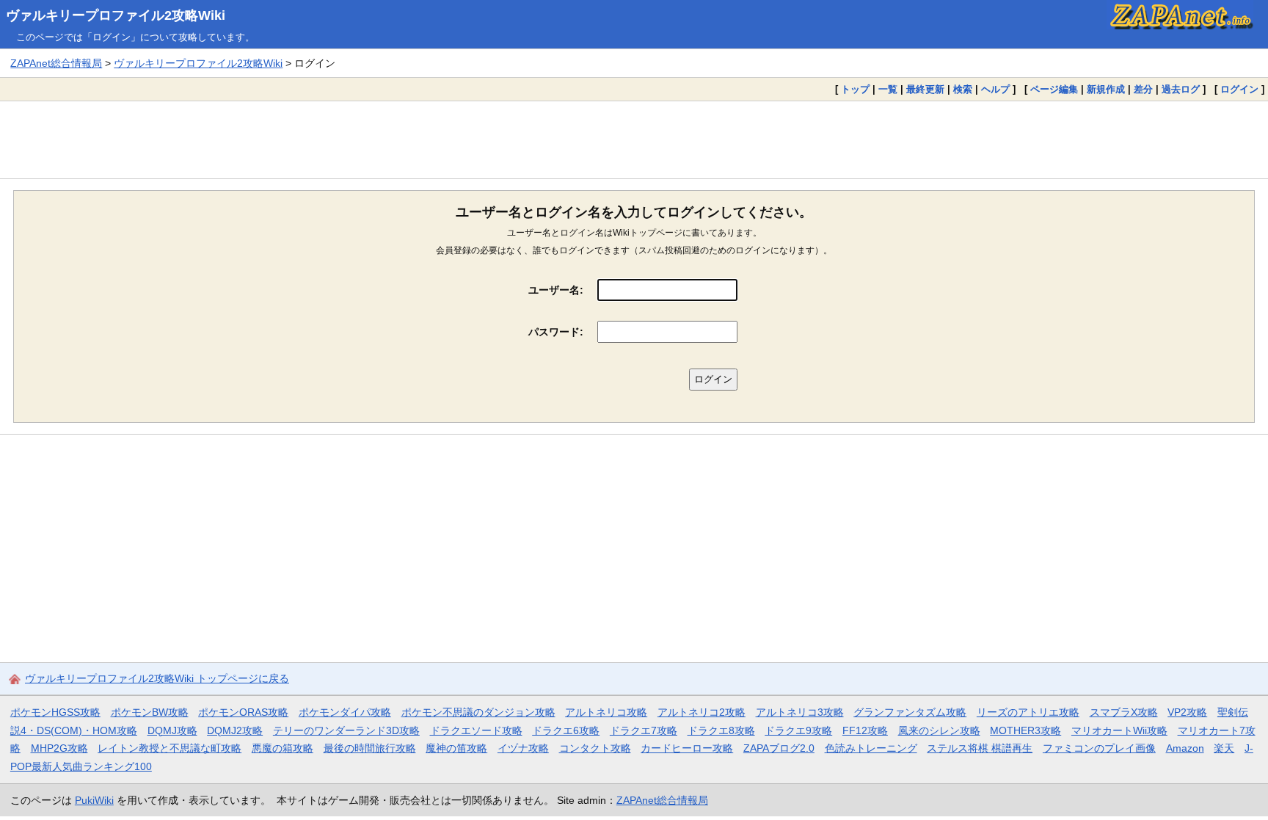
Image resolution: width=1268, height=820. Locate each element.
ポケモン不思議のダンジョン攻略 (478, 712)
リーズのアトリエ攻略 (1028, 712)
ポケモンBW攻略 (150, 712)
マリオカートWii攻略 (1119, 730)
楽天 (1224, 748)
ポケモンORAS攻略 (243, 712)
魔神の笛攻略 (456, 748)
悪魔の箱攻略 (282, 748)
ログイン (1239, 89)
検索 (962, 89)
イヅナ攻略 (523, 748)
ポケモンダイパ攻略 (345, 712)
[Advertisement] (634, 139)
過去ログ (1181, 89)
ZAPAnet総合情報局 (56, 63)
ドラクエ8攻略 (721, 730)
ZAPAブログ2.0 (779, 748)
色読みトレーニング (871, 748)
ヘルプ (995, 89)
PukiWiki (94, 800)
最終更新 (925, 89)
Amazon (1185, 748)
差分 (1143, 89)
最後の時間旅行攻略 (370, 748)
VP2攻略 (1187, 712)
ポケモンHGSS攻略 (55, 712)
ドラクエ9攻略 (798, 730)
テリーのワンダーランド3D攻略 (346, 730)
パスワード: (555, 332)
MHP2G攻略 (59, 748)
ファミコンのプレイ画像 (1099, 748)
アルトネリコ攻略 (606, 712)
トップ (855, 89)
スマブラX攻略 (1124, 712)
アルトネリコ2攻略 (701, 712)
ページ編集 (1054, 89)
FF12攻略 (865, 730)
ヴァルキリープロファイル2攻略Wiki (115, 15)
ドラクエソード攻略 (476, 730)
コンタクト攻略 (595, 748)
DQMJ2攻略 (235, 730)
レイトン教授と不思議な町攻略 (169, 748)
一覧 (887, 89)
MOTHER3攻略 (1025, 730)
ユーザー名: (555, 290)
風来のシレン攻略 (939, 730)
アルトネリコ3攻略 (800, 712)
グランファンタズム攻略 (909, 712)
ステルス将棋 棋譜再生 (979, 748)
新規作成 (1106, 89)
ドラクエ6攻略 (566, 730)
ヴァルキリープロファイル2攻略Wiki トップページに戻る (157, 678)
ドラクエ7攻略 (643, 730)
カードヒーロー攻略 (687, 748)
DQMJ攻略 (172, 730)
